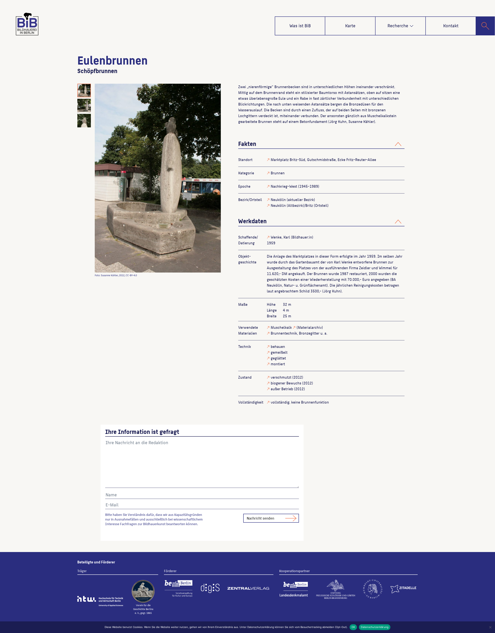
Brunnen (278, 173)
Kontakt (450, 25)
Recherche (397, 25)
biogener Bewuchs (286, 383)
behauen (278, 346)
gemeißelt (279, 352)
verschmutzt (281, 377)
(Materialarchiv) (310, 327)
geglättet (278, 358)
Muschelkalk (281, 327)
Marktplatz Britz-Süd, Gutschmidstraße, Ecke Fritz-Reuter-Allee (323, 159)
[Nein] (490, 627)
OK (353, 627)
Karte (350, 25)
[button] (411, 26)
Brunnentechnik (284, 333)
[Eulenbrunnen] (158, 178)
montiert (278, 364)
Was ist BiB (300, 25)
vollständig (280, 402)
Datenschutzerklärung (374, 627)
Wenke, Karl (280, 237)
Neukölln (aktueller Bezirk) (293, 199)
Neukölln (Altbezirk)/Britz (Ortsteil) (300, 205)
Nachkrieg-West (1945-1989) (295, 186)
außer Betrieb (282, 389)
